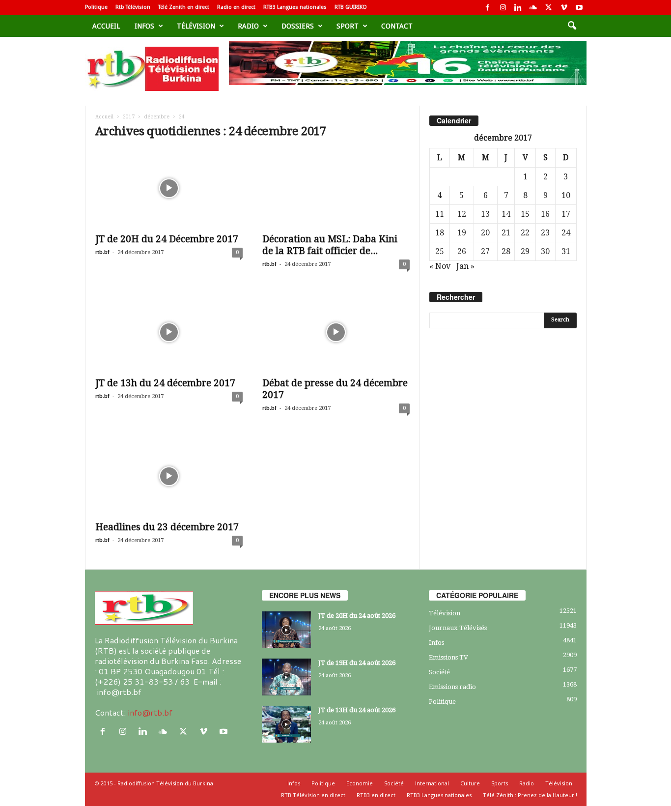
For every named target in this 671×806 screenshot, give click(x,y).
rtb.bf (102, 252)
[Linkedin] (518, 7)
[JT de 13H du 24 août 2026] (286, 724)
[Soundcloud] (533, 7)
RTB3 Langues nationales (295, 7)
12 (461, 214)
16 (545, 214)
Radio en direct (236, 7)
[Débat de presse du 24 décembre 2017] (336, 332)
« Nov (439, 266)
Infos (144, 26)
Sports (499, 783)
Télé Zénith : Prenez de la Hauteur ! (530, 795)
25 (439, 251)
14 (506, 214)
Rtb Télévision (132, 7)
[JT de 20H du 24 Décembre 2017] (169, 188)
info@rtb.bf (150, 712)
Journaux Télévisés (458, 628)
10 (565, 195)
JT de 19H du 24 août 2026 (356, 662)
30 (545, 251)
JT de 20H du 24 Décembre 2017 (166, 239)
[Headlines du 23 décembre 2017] (169, 476)
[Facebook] (488, 7)
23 (545, 232)
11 (439, 214)
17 (565, 214)
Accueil (106, 26)
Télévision (196, 26)
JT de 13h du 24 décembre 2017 (165, 383)
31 (565, 251)
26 (461, 251)
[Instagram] (503, 7)
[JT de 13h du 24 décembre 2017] (169, 332)
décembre (156, 116)
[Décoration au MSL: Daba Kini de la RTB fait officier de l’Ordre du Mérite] (336, 188)
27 (485, 251)
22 (525, 232)
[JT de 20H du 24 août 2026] (286, 629)
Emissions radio (452, 687)
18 (439, 232)
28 (506, 251)
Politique (96, 7)
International (432, 783)
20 (485, 232)
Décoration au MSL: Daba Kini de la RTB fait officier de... (329, 245)
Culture (470, 783)
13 (485, 214)
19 (461, 232)
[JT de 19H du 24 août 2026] (286, 677)
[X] (549, 7)
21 (506, 232)
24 (565, 232)
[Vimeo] (564, 7)
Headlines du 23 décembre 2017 (167, 527)
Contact (397, 26)
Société (439, 672)
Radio (248, 26)
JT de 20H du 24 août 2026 (356, 615)
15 (525, 214)
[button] (572, 26)
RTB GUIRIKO (351, 7)
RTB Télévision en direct (313, 795)
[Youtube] (579, 7)
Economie (359, 783)
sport (347, 26)
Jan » (465, 266)
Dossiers (297, 26)
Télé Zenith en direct (183, 7)
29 (525, 251)
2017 (129, 116)
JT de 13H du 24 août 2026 (356, 710)
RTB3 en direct (376, 795)
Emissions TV (448, 657)
